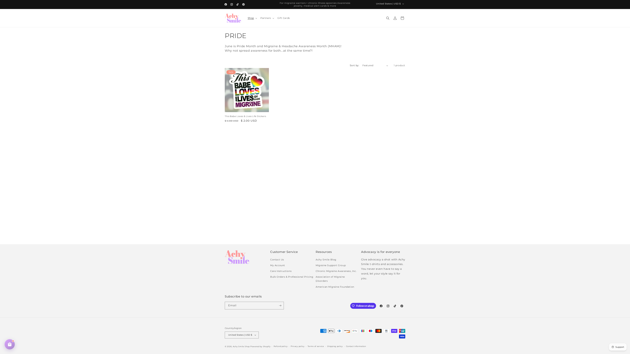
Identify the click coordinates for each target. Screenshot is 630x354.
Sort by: (354, 65)
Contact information (356, 346)
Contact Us (277, 259)
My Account (277, 265)
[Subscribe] (280, 305)
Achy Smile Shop (241, 346)
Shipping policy (335, 346)
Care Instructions (281, 271)
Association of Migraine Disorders (330, 278)
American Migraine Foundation (335, 286)
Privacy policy (297, 346)
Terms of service (316, 346)
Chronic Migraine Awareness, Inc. (336, 271)
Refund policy (280, 346)
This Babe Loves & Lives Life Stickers (245, 116)
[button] (252, 18)
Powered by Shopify (260, 346)
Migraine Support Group (331, 265)
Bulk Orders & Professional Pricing (291, 276)
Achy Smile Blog (326, 259)
